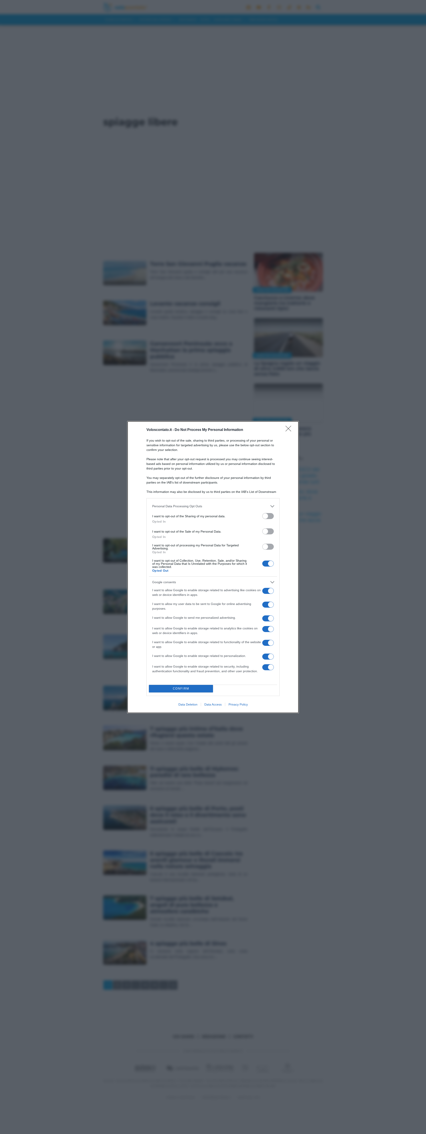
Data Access (213, 704)
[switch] (268, 516)
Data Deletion (187, 704)
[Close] (290, 430)
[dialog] (213, 567)
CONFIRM (181, 688)
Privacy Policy (238, 704)
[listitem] (213, 506)
